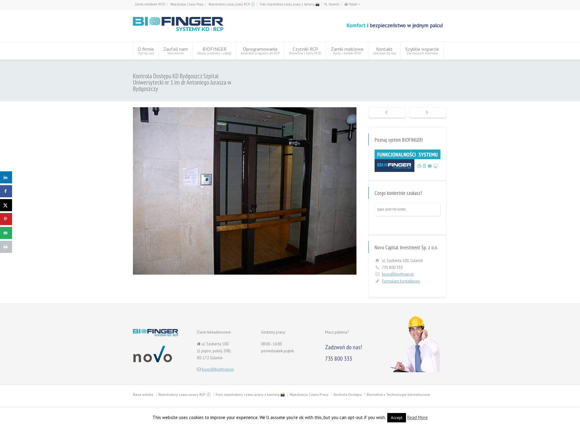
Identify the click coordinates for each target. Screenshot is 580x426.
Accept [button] (396, 417)
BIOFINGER (214, 50)
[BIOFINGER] (178, 30)
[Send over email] (6, 233)
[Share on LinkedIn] (6, 177)
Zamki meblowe (347, 50)
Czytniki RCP (305, 50)
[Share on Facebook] (6, 191)
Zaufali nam (175, 50)
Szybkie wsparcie (422, 50)
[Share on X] (6, 205)
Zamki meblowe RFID (150, 4)
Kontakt (384, 50)
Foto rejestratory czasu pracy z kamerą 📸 (290, 4)
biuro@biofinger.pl (398, 274)
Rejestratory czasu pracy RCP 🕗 (231, 4)
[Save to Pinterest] (6, 219)
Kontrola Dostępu (348, 394)
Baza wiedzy (143, 394)
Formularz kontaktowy (401, 281)
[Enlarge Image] (244, 107)
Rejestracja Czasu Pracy (187, 4)
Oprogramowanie (260, 50)
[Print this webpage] (6, 247)
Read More (417, 417)
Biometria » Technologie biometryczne (398, 394)
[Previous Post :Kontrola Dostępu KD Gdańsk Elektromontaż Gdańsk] (387, 113)
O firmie (146, 50)
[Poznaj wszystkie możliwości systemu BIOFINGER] (407, 170)
